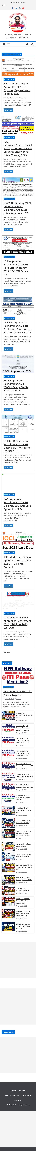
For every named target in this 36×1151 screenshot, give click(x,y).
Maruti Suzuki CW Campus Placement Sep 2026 (24, 810)
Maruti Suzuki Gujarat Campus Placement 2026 (24, 765)
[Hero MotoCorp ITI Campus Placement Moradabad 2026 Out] (8, 754)
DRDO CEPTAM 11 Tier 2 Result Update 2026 (24, 822)
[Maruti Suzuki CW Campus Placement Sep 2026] (8, 811)
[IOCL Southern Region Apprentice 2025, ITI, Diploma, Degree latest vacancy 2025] (18, 67)
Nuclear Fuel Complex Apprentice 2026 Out (23, 856)
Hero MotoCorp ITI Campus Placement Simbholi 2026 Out (22, 740)
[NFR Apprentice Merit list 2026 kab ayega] (18, 675)
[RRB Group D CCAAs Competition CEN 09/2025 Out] (8, 902)
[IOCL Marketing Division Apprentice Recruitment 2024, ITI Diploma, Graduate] (18, 540)
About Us (22, 1090)
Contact (13, 1090)
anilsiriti (18, 699)
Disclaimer (18, 1100)
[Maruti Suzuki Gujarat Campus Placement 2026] (8, 766)
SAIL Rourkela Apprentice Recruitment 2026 (24, 715)
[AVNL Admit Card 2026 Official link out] (8, 846)
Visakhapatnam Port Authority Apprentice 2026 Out (23, 926)
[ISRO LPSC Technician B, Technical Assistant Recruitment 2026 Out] (8, 835)
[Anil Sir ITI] (4, 44)
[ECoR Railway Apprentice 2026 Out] (8, 890)
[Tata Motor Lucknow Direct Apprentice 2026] (8, 880)
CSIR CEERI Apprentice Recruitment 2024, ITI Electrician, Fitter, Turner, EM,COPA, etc (18, 446)
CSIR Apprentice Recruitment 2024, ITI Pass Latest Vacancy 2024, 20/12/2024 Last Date (16, 267)
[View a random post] (32, 44)
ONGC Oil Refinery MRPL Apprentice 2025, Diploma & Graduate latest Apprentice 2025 (17, 208)
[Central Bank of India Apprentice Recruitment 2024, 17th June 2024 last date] (18, 601)
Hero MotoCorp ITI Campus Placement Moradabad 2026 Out (23, 753)
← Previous (6, 652)
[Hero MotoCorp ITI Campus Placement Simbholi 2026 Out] (8, 742)
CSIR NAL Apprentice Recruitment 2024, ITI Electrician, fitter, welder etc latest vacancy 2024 (18, 327)
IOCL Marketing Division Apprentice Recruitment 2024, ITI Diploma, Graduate (17, 562)
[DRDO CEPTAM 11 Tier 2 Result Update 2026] (8, 823)
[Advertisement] (18, 960)
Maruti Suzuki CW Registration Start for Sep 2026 (23, 797)
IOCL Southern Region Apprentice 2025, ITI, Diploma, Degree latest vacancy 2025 (17, 88)
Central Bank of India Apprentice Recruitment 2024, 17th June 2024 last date (17, 622)
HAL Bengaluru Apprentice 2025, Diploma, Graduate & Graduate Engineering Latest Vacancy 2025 (18, 148)
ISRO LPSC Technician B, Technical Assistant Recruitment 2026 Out (24, 833)
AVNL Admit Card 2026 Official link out (23, 845)
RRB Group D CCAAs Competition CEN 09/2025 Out (23, 901)
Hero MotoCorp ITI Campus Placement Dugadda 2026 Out (22, 728)
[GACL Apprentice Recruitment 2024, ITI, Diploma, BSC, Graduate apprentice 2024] (18, 482)
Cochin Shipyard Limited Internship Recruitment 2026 (24, 867)
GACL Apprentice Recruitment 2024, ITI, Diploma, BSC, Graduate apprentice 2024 (17, 504)
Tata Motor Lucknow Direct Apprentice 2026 (24, 879)
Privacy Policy (26, 1095)
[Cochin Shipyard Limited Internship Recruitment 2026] (8, 868)
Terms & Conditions (12, 1095)
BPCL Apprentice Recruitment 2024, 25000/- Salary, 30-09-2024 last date (16, 385)
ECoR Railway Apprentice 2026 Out (23, 889)
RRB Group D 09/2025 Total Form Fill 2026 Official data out (23, 914)
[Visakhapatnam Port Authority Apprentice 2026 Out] (8, 927)
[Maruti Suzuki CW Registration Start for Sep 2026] (8, 799)
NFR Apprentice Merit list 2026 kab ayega (17, 693)
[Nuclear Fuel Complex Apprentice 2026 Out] (8, 857)
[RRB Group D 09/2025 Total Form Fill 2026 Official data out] (8, 915)
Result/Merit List (8, 687)
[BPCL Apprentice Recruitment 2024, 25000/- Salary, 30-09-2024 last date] (18, 364)
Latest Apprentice (9, 79)
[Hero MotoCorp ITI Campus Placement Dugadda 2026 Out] (8, 729)
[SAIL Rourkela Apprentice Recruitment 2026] (8, 716)
